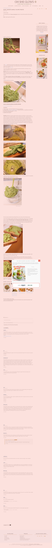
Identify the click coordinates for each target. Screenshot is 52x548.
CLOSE (39, 260)
